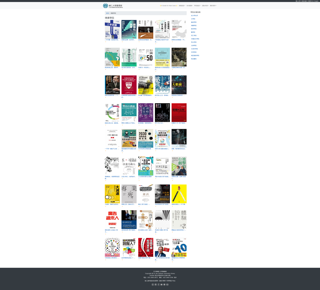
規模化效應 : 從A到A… (128, 40)
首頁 (107, 13)
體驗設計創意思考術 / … (179, 230)
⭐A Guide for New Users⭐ (169, 5)
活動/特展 (205, 5)
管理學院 (193, 52)
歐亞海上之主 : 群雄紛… (162, 95)
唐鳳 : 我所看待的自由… (179, 149)
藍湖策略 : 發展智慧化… (145, 123)
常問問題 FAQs (170, 281)
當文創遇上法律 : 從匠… (145, 230)
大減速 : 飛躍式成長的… (112, 204)
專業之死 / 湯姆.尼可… (128, 204)
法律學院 (193, 45)
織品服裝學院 (195, 55)
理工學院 (193, 35)
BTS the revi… (159, 123)
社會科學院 (194, 49)
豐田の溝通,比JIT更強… (129, 123)
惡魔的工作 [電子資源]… (179, 123)
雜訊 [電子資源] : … (144, 204)
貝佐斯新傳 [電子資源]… (162, 204)
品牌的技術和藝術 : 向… (145, 40)
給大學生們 (194, 15)
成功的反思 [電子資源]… (129, 230)
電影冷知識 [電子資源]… (162, 176)
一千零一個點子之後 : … (112, 149)
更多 (175, 277)
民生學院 (193, 42)
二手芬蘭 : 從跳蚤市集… (112, 40)
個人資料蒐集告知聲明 (151, 281)
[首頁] (114, 5)
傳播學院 (193, 25)
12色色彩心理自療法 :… (112, 258)
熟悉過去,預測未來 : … (178, 95)
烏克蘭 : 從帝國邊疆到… (145, 95)
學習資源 (197, 5)
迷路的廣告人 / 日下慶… (179, 204)
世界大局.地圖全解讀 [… (162, 149)
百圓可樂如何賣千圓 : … (145, 258)
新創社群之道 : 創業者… (112, 123)
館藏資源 (181, 5)
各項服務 (189, 5)
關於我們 (212, 5)
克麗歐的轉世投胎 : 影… (179, 67)
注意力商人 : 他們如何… (129, 176)
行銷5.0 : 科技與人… (144, 67)
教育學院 (193, 29)
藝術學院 (193, 22)
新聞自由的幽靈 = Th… (178, 40)
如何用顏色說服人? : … (128, 258)
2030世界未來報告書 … (145, 149)
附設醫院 (193, 59)
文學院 (193, 19)
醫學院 (193, 32)
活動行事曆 (162, 281)
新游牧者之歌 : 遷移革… (112, 67)
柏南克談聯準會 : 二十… (112, 95)
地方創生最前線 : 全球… (129, 67)
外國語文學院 (195, 39)
